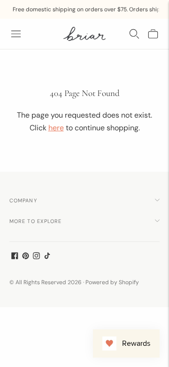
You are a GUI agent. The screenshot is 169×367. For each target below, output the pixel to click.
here (56, 128)
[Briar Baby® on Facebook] (14, 257)
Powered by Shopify (112, 282)
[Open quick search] (134, 34)
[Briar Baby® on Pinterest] (25, 257)
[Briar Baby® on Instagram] (36, 257)
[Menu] (16, 34)
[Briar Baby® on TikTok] (47, 257)
